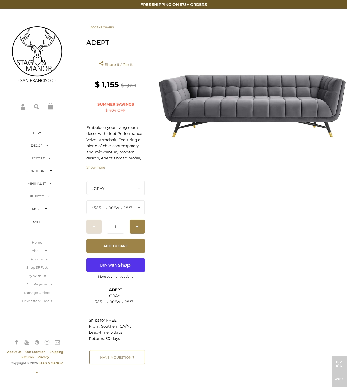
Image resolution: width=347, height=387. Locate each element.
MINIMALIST (36, 184)
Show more (95, 167)
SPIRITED (36, 196)
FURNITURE (36, 171)
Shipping (56, 352)
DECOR (37, 145)
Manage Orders (37, 293)
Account (23, 106)
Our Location (35, 352)
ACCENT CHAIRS (102, 27)
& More (37, 259)
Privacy (43, 357)
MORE (37, 209)
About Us (14, 352)
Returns (27, 357)
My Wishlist (36, 276)
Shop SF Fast (37, 267)
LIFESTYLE (37, 158)
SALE (37, 222)
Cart (50, 106)
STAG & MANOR (51, 363)
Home (37, 242)
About (37, 251)
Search (36, 106)
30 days (113, 338)
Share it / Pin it (118, 64)
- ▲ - (36, 372)
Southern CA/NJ (116, 326)
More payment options (115, 276)
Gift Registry (37, 284)
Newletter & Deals (37, 301)
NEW (37, 133)
